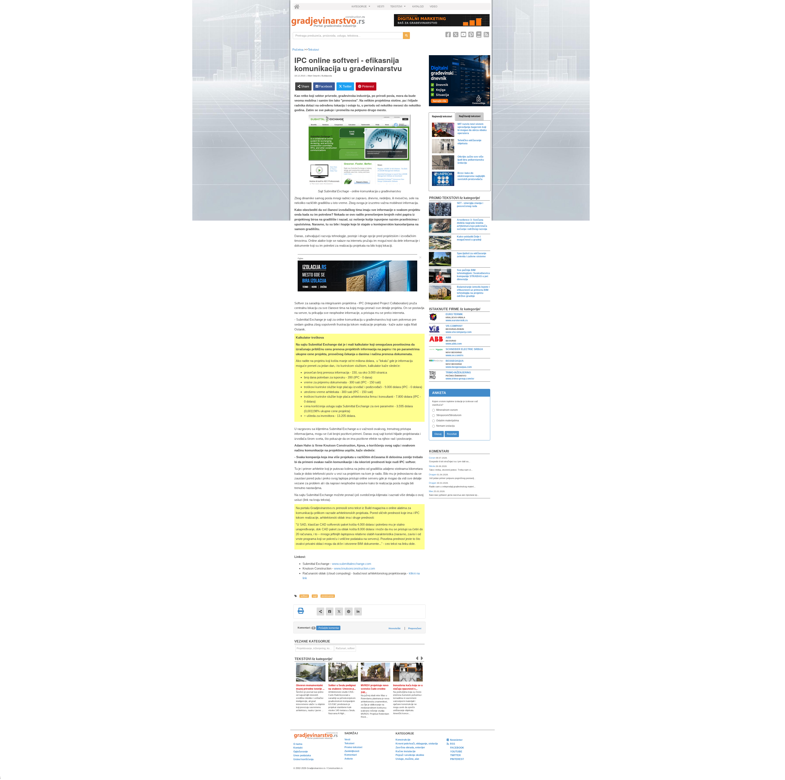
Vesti (347, 739)
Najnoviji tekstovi (442, 116)
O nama (297, 744)
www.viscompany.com (459, 332)
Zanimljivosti (351, 751)
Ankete (348, 758)
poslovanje (328, 596)
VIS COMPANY (454, 326)
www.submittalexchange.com (351, 563)
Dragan (433, 474)
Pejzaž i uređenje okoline (410, 755)
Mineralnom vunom (447, 409)
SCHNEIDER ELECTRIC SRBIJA (464, 349)
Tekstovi (313, 49)
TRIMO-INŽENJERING (458, 372)
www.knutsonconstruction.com (354, 568)
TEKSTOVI (398, 7)
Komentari (439, 451)
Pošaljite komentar (328, 628)
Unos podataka (302, 755)
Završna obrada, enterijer (410, 747)
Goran (432, 458)
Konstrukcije (403, 739)
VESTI (380, 6)
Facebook (325, 86)
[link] (339, 21)
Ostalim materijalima (447, 420)
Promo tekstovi (353, 747)
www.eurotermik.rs (457, 320)
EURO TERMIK (454, 314)
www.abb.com (454, 343)
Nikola (432, 466)
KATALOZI (418, 6)
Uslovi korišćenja (303, 759)
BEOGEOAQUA (455, 360)
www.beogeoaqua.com (459, 367)
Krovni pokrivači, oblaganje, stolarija (417, 743)
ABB (448, 337)
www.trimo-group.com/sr (460, 378)
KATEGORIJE (361, 7)
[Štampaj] (301, 611)
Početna (298, 49)
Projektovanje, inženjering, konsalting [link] (315, 648)
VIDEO (433, 6)
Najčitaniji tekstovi (469, 116)
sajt (315, 596)
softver (304, 596)
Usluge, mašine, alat (407, 759)
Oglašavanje (300, 751)
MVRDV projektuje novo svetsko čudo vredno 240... (374, 689)
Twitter (347, 86)
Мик (431, 491)
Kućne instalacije (406, 751)
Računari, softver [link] (345, 648)
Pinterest (367, 86)
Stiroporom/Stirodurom (448, 415)
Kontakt (298, 747)
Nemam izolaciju (445, 425)
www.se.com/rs (454, 355)
